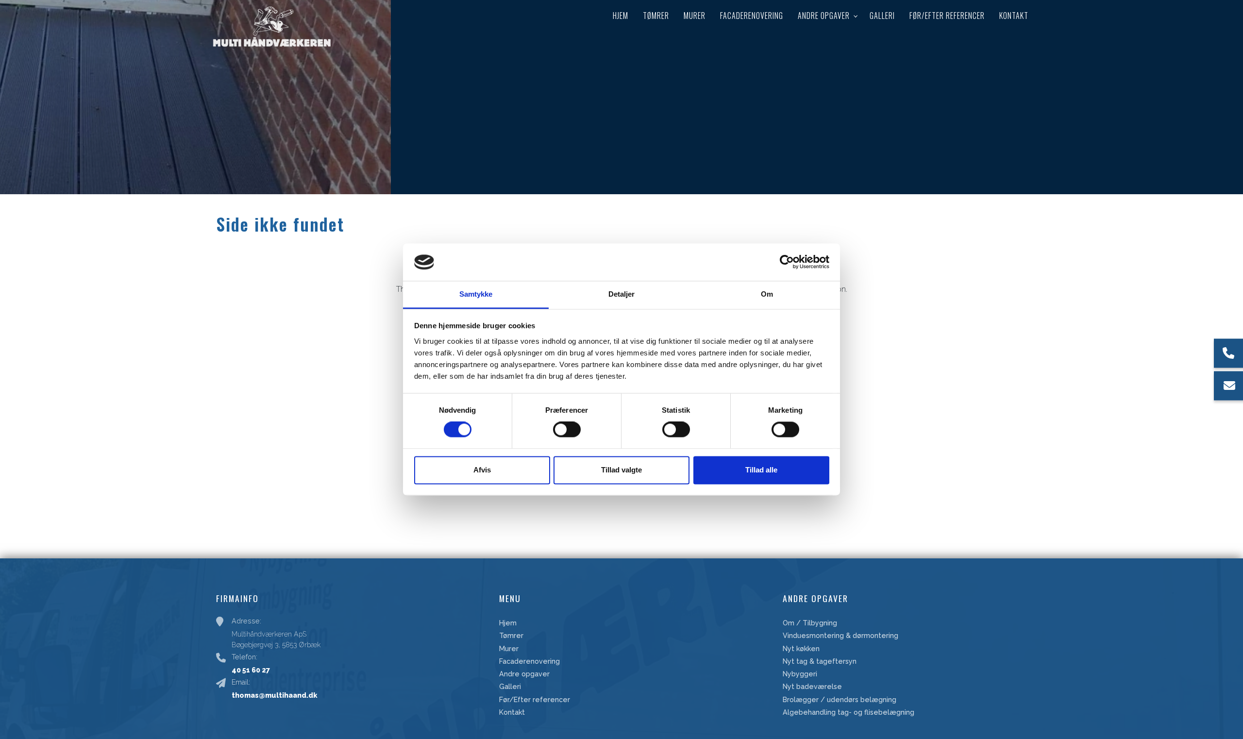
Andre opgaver (524, 674)
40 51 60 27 (251, 670)
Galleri (510, 686)
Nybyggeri (800, 674)
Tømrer (511, 635)
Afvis (482, 470)
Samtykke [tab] (476, 294)
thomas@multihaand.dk (274, 695)
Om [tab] (767, 294)
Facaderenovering (529, 661)
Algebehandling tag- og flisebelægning (848, 712)
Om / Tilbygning (810, 623)
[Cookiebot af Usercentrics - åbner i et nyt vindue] (786, 262)
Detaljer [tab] (621, 294)
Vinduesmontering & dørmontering (840, 635)
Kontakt (512, 712)
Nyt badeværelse (812, 686)
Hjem (508, 623)
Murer (509, 648)
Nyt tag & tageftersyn (820, 661)
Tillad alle (761, 470)
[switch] (567, 429)
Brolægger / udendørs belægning (839, 699)
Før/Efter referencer (534, 699)
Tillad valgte (621, 470)
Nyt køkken (801, 648)
